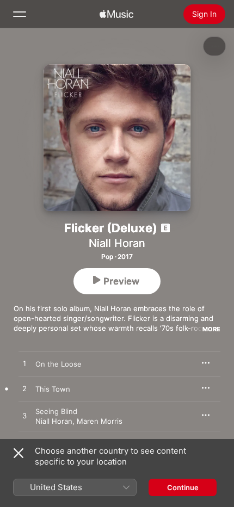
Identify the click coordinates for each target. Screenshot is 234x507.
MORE (211, 329)
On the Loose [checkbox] (58, 364)
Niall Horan (117, 243)
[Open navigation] (20, 14)
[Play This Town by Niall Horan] (24, 389)
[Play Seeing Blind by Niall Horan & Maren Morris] (24, 416)
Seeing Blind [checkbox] (56, 411)
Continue (183, 487)
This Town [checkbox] (52, 389)
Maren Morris (99, 421)
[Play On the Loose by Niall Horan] (24, 364)
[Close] (18, 453)
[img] (116, 14)
